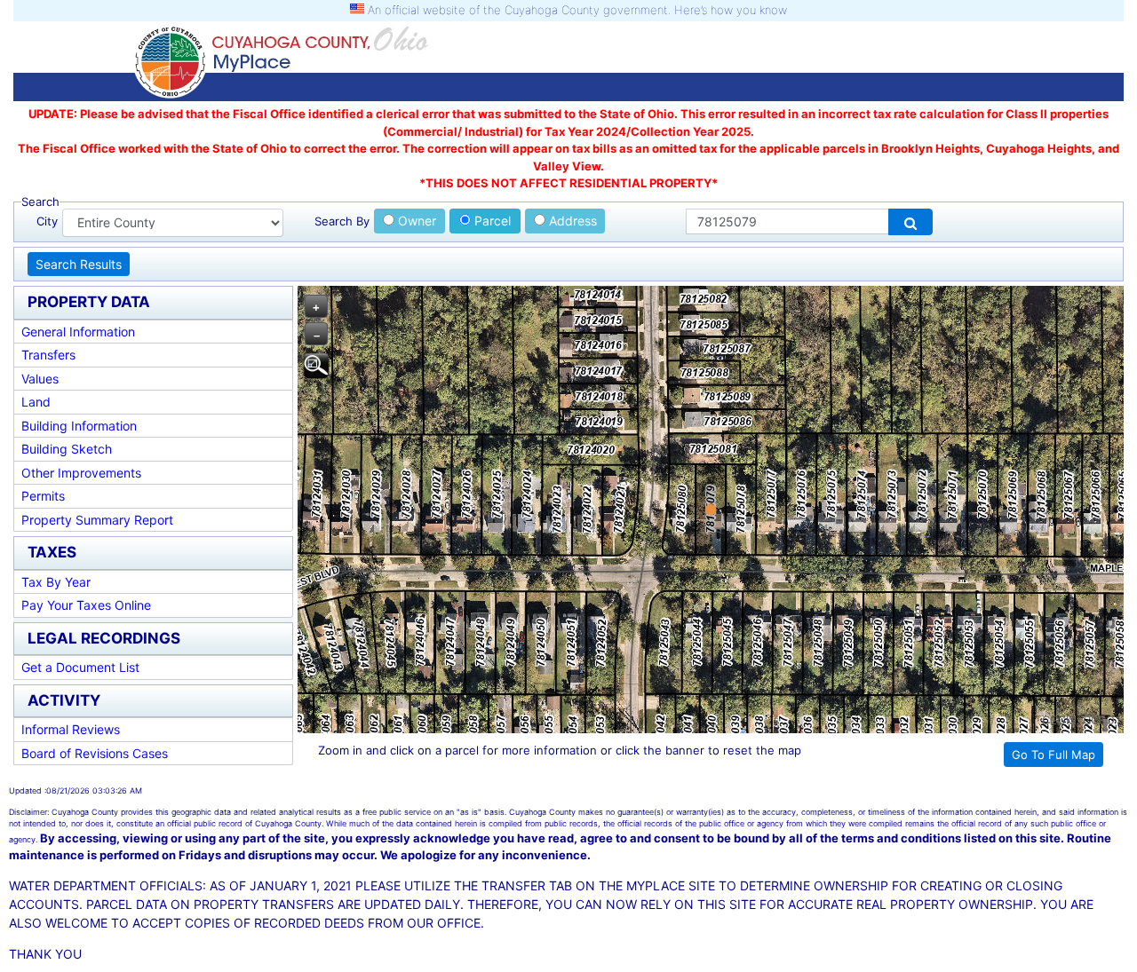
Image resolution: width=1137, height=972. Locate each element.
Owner (415, 220)
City (47, 221)
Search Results (79, 264)
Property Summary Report (97, 519)
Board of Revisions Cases (94, 753)
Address (571, 220)
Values (40, 378)
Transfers (48, 354)
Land (36, 401)
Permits (43, 495)
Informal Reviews (70, 729)
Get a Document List (80, 667)
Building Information (79, 425)
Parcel (491, 220)
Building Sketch (66, 448)
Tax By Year (56, 581)
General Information (78, 331)
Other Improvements (81, 472)
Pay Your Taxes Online (86, 604)
